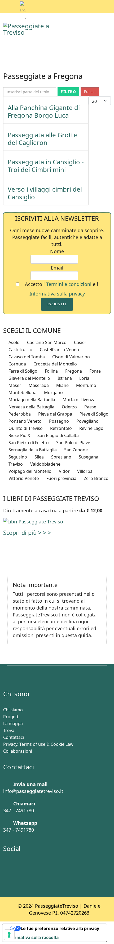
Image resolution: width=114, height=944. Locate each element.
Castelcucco (19, 349)
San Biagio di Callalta (57, 435)
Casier (79, 342)
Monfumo (85, 385)
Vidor (64, 471)
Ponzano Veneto (24, 421)
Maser (14, 385)
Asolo (13, 342)
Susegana (88, 457)
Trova (8, 730)
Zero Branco (95, 478)
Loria (83, 378)
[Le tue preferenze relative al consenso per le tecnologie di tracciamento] (9, 935)
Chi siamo (13, 710)
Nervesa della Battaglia (30, 407)
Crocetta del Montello (54, 364)
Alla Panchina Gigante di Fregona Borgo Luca (44, 111)
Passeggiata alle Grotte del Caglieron (42, 138)
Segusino (17, 457)
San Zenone (75, 450)
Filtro (68, 91)
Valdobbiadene (44, 464)
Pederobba (19, 414)
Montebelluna (22, 392)
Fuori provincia (60, 478)
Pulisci (89, 91)
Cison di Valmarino (70, 357)
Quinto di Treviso (25, 428)
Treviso (15, 464)
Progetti (11, 717)
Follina (51, 371)
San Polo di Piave (72, 442)
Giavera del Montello (28, 378)
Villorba (84, 471)
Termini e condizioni (69, 284)
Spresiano (60, 457)
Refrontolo (60, 428)
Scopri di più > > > (27, 532)
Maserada (38, 385)
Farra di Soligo (22, 371)
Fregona (73, 371)
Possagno (58, 421)
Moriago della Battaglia (31, 400)
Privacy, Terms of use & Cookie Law (38, 744)
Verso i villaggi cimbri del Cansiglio (45, 193)
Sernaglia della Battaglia (32, 450)
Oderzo (69, 407)
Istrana (64, 378)
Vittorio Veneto (23, 478)
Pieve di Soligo (93, 414)
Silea (38, 457)
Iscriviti (57, 304)
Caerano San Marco (46, 342)
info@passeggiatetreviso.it (33, 791)
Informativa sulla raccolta (33, 937)
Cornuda (16, 364)
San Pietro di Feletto (28, 442)
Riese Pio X (18, 435)
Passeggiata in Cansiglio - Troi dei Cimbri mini (46, 165)
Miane (62, 385)
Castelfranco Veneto (60, 349)
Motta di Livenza (78, 400)
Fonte (94, 371)
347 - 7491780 (18, 810)
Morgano (53, 392)
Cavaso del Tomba (26, 357)
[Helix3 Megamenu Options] (107, 29)
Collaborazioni (17, 751)
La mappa (13, 723)
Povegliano (87, 421)
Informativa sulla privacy (57, 293)
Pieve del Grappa (54, 414)
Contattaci (13, 737)
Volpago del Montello (29, 471)
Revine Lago (90, 428)
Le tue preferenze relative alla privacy (60, 928)
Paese (89, 407)
